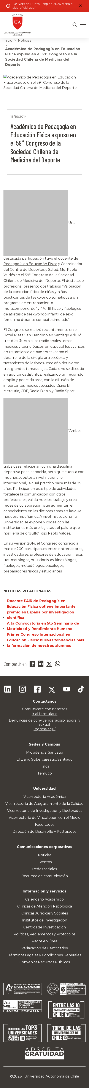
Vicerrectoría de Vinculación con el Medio (44, 818)
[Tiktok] (81, 689)
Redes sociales (44, 869)
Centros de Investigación (44, 927)
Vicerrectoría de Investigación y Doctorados (44, 811)
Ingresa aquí (45, 729)
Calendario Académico (44, 899)
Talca (44, 766)
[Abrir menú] (83, 25)
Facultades (44, 824)
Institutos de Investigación (44, 920)
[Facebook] (37, 689)
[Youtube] (66, 689)
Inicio (7, 40)
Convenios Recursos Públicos (44, 962)
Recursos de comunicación (44, 876)
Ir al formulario (44, 714)
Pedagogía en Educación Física (30, 264)
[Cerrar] (80, 6)
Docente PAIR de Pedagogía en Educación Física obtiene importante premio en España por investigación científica (41, 609)
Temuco (44, 773)
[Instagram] (22, 689)
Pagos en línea (44, 941)
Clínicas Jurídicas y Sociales (44, 913)
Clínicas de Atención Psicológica (44, 906)
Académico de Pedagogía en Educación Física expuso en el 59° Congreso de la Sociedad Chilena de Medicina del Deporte (42, 57)
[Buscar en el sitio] (75, 24)
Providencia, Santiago (44, 752)
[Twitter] (51, 689)
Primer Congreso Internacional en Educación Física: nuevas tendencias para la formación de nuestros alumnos (45, 640)
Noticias (24, 40)
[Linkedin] (7, 689)
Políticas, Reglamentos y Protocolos (44, 934)
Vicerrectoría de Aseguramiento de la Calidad (44, 804)
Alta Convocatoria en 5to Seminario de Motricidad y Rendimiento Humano (43, 626)
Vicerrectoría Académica (45, 797)
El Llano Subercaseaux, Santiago (44, 759)
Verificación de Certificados (44, 948)
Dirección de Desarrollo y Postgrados (44, 831)
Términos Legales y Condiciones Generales (44, 955)
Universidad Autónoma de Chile (51, 1076)
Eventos (45, 862)
